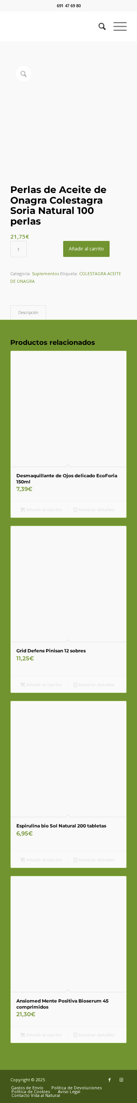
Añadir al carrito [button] (43, 509)
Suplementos (45, 273)
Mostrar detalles (96, 509)
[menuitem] (98, 26)
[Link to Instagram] (121, 1079)
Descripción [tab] (28, 312)
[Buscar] (98, 26)
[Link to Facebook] (109, 1079)
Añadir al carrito (86, 248)
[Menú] (116, 26)
